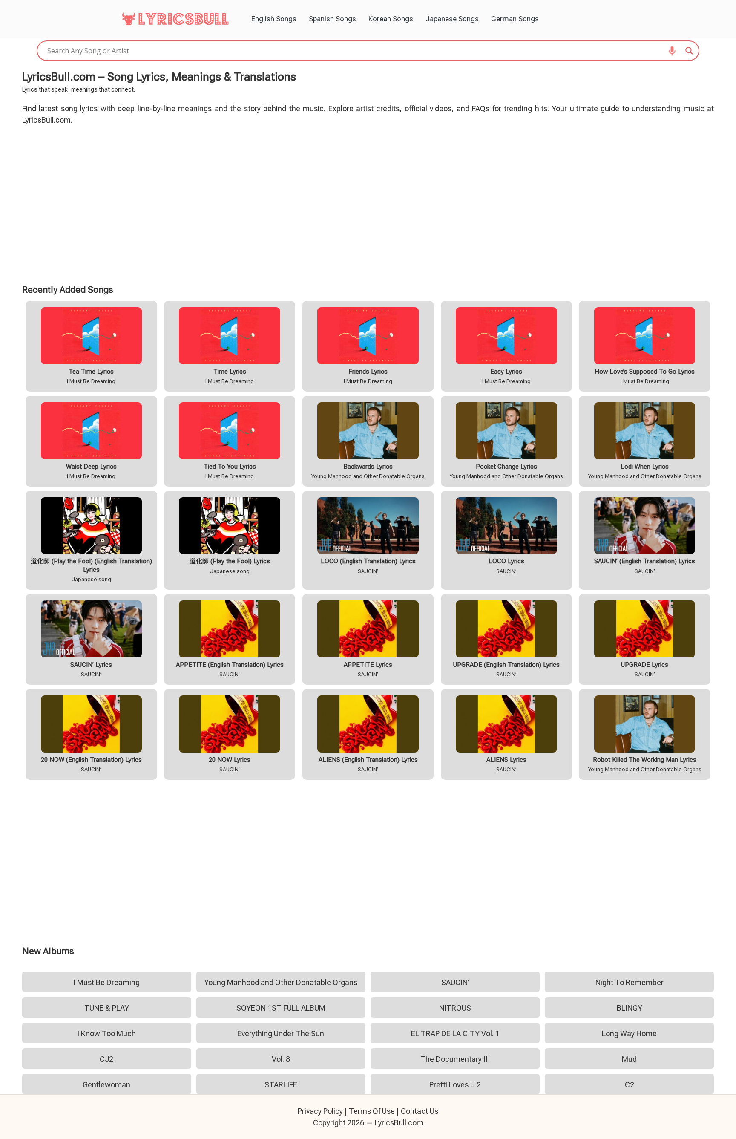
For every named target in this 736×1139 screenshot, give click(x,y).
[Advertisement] (368, 203)
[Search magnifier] (689, 51)
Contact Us (419, 1111)
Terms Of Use (372, 1111)
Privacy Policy (320, 1111)
